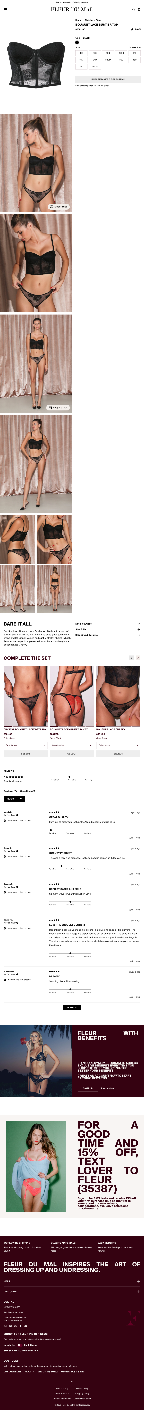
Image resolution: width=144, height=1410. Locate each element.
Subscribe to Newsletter (21, 1351)
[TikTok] (10, 1327)
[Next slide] (138, 657)
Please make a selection (108, 79)
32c (95, 53)
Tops (98, 20)
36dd (94, 66)
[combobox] (26, 745)
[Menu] (5, 9)
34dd (108, 60)
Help (7, 1281)
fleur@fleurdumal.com (13, 1312)
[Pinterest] (15, 1327)
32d (108, 53)
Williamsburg (48, 1372)
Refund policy (62, 1388)
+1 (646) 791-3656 (12, 1307)
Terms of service (62, 1393)
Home (78, 20)
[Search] (133, 9)
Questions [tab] (27, 792)
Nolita (29, 1372)
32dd (121, 53)
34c (81, 60)
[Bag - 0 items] (139, 9)
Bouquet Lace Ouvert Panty (69, 729)
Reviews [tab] (10, 792)
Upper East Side (72, 1372)
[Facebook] (20, 1327)
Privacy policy (82, 1388)
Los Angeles (13, 1372)
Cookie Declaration (82, 1398)
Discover (10, 1291)
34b (134, 53)
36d (81, 66)
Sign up (88, 1088)
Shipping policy (82, 1393)
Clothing (89, 20)
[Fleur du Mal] (72, 9)
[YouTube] (25, 1327)
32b (81, 53)
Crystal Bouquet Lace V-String (25, 729)
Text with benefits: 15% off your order (72, 2)
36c (135, 60)
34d (95, 60)
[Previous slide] (131, 657)
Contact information (62, 1398)
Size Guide (135, 47)
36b (121, 60)
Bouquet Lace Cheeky (110, 729)
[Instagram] (5, 1327)
